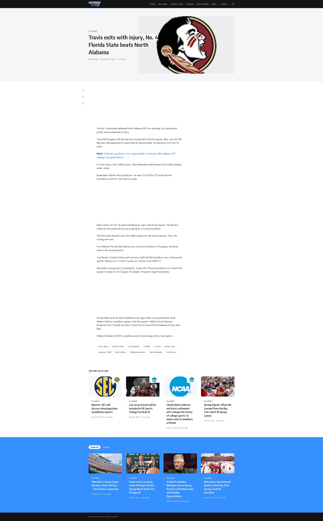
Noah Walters (120, 352)
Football (93, 31)
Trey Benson (171, 352)
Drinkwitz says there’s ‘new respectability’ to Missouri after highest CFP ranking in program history (136, 155)
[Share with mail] (83, 103)
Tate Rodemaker (155, 352)
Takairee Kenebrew (137, 352)
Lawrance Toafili (104, 352)
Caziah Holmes (118, 346)
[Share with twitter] (83, 97)
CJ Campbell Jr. (134, 346)
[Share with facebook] (83, 90)
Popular (106, 447)
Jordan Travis (170, 346)
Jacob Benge (94, 59)
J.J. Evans (157, 346)
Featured (94, 447)
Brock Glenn (103, 346)
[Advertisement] (139, 105)
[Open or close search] (233, 4)
